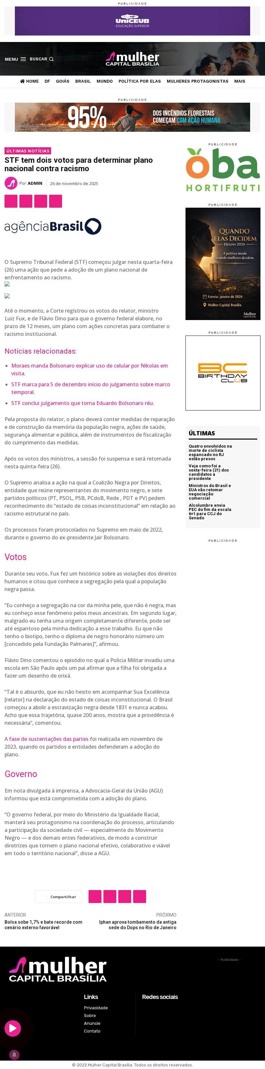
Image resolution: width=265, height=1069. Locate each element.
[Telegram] (55, 201)
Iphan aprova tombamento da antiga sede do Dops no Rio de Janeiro (137, 924)
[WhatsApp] (40, 201)
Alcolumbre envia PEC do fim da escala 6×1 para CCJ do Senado (210, 511)
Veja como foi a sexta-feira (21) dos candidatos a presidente (209, 472)
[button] (42, 59)
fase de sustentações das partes (49, 738)
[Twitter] (247, 59)
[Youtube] (257, 59)
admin (35, 183)
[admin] (12, 183)
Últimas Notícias (27, 151)
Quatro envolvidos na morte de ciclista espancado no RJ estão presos (210, 452)
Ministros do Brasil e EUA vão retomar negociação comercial (210, 492)
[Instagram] (236, 59)
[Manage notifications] (14, 1055)
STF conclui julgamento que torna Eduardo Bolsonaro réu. (82, 403)
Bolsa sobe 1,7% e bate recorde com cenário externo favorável (43, 924)
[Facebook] (226, 59)
